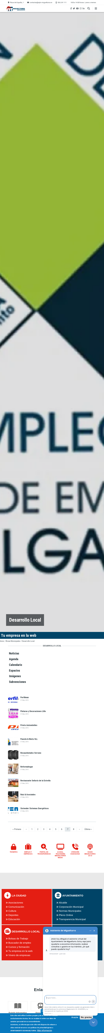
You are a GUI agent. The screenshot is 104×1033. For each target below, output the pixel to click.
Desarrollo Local (28, 641)
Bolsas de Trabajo (18, 938)
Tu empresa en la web (20, 951)
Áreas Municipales (13, 641)
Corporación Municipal (71, 906)
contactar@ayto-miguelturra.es (41, 2)
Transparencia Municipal (72, 919)
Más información (44, 1030)
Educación (14, 919)
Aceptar (74, 1017)
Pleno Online (66, 915)
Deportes (13, 915)
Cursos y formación (19, 947)
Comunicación (16, 906)
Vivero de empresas (19, 955)
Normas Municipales (70, 911)
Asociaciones (15, 902)
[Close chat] (93, 1022)
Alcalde (63, 902)
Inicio (2, 641)
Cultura (12, 911)
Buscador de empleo (19, 942)
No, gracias (86, 1017)
